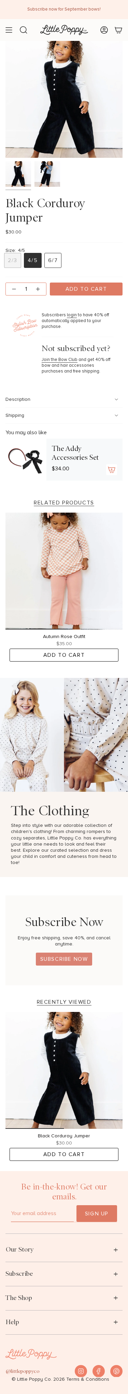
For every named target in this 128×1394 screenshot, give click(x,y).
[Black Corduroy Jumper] (64, 1070)
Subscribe (19, 1273)
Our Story (19, 1249)
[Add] (111, 469)
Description (17, 399)
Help (12, 1321)
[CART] (118, 30)
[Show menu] (9, 30)
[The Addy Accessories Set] (25, 460)
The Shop (18, 1297)
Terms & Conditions (87, 1379)
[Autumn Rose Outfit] (64, 571)
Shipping (14, 415)
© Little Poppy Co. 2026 (38, 1379)
